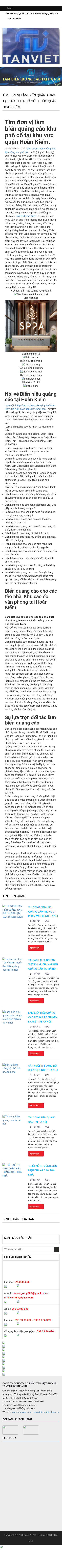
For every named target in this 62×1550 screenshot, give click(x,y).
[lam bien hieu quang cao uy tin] (31, 1367)
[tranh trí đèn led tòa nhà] (31, 1363)
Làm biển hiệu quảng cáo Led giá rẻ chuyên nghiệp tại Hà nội (42, 1017)
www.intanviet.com (22, 1412)
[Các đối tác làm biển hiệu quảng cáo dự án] (31, 1370)
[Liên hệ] (1, 1546)
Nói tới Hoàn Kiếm (26, 216)
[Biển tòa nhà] (31, 1430)
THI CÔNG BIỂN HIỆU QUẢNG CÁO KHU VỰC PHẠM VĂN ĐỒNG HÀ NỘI (43, 912)
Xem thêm (35, 948)
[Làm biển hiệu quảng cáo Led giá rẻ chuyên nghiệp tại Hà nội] (12, 1017)
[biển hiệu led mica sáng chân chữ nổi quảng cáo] (31, 1353)
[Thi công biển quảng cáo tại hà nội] (12, 1120)
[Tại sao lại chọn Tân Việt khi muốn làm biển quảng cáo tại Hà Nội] (12, 964)
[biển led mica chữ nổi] (31, 1374)
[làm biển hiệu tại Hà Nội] (10, 1430)
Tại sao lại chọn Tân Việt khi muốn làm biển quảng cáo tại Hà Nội (43, 964)
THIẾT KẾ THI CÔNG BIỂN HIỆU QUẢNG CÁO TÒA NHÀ (42, 1170)
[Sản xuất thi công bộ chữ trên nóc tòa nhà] (12, 1068)
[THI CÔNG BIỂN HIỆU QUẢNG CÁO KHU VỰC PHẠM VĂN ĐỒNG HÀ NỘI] (12, 912)
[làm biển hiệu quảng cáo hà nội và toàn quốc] (31, 1356)
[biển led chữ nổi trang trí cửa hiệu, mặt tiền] (31, 1343)
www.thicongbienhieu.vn (46, 1412)
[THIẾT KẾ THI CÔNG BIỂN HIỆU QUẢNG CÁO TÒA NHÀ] (12, 1170)
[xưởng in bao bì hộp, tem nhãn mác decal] (31, 1360)
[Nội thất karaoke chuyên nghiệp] (31, 1350)
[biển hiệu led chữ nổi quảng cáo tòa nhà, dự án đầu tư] (31, 1346)
